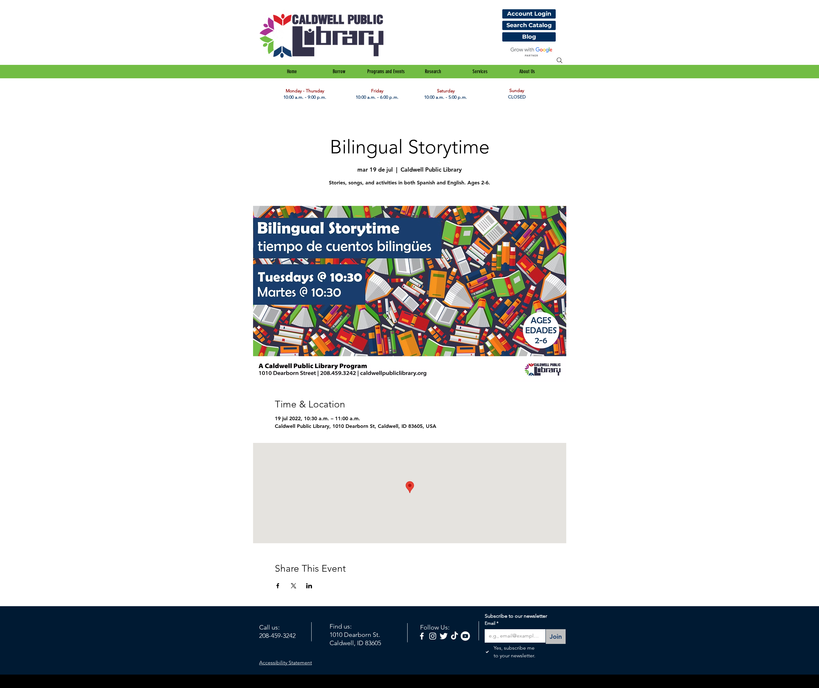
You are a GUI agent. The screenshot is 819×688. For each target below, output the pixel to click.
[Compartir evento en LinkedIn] (309, 585)
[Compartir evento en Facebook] (278, 585)
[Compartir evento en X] (293, 585)
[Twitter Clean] (443, 636)
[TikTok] (454, 636)
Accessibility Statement (285, 663)
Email (491, 623)
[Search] (559, 60)
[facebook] (421, 636)
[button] (338, 71)
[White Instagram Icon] (432, 636)
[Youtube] (465, 636)
